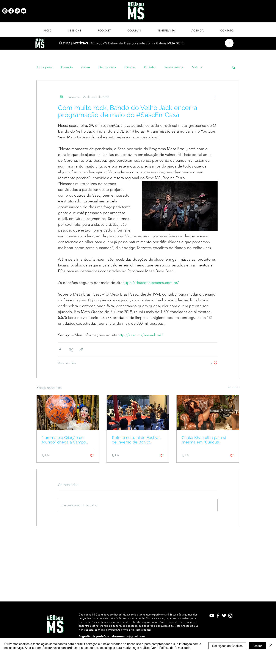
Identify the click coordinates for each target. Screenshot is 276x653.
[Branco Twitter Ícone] (224, 615)
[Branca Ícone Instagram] (230, 615)
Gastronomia (107, 67)
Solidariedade (174, 67)
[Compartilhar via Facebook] (60, 350)
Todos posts (44, 67)
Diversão (67, 67)
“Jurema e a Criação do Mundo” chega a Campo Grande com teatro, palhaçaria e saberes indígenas (64, 439)
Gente (85, 67)
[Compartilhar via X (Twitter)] (71, 350)
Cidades (130, 67)
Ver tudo (233, 387)
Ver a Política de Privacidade (170, 647)
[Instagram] (5, 11)
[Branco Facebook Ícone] (218, 615)
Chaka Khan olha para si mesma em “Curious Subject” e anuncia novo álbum (204, 439)
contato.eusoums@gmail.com (125, 636)
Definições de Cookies (227, 646)
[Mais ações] (215, 96)
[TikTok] (17, 11)
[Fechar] (270, 646)
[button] (234, 67)
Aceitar (257, 646)
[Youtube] (23, 11)
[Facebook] (11, 11)
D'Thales (150, 67)
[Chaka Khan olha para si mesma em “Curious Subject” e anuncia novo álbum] (208, 412)
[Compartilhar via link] (81, 350)
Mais (195, 67)
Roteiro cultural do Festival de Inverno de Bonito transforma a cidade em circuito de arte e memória (136, 439)
